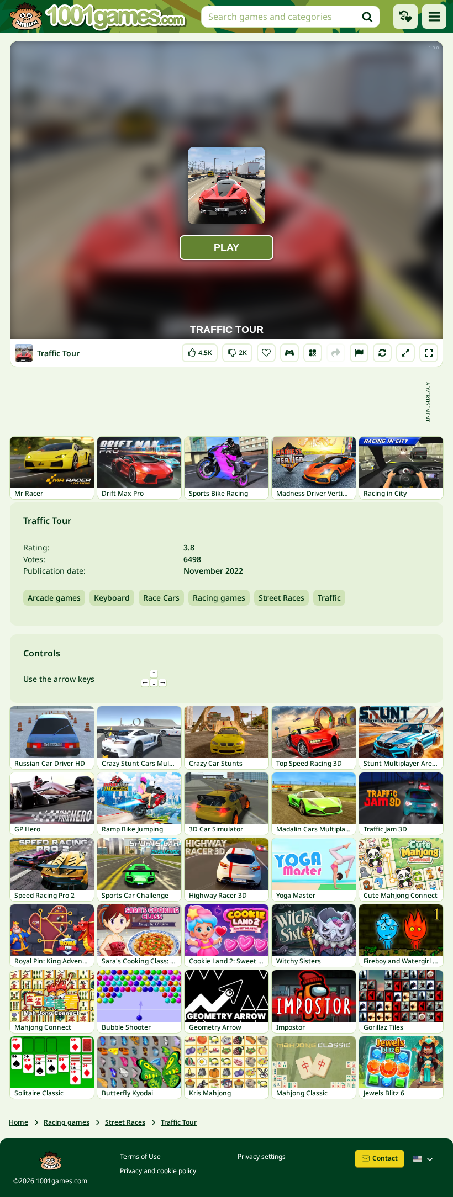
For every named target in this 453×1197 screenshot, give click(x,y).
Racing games (219, 597)
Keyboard (112, 597)
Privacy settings (262, 1156)
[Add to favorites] (266, 352)
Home (18, 1122)
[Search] (367, 17)
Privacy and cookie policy (158, 1170)
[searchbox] (290, 17)
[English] (424, 1159)
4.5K (202, 350)
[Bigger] (405, 352)
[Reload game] (382, 352)
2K (237, 350)
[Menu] (434, 16)
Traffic (329, 597)
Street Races (281, 597)
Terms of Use (140, 1156)
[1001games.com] (97, 16)
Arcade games (54, 597)
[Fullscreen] (428, 352)
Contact (385, 1158)
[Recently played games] (405, 16)
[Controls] (289, 352)
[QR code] (312, 352)
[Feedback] (359, 352)
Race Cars (161, 597)
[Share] (335, 352)
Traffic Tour (179, 1122)
